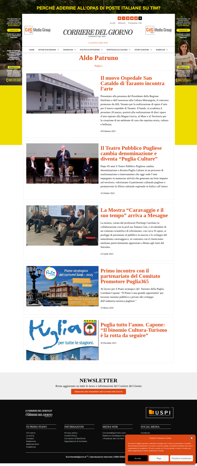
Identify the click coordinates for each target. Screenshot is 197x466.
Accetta (138, 458)
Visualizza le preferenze (182, 458)
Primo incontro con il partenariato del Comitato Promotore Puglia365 (130, 276)
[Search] (140, 18)
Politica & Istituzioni (90, 50)
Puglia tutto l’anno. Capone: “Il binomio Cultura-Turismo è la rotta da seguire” (134, 330)
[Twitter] (136, 18)
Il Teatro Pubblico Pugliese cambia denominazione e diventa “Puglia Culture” (131, 153)
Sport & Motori (142, 50)
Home (31, 50)
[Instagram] (123, 18)
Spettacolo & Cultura (117, 50)
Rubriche (160, 50)
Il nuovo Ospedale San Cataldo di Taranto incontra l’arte (132, 83)
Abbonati (121, 23)
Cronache (68, 50)
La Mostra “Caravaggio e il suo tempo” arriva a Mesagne (134, 212)
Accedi (112, 23)
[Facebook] (119, 18)
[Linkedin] (127, 18)
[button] (191, 438)
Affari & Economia (47, 50)
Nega (159, 458)
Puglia (97, 65)
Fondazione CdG (135, 23)
